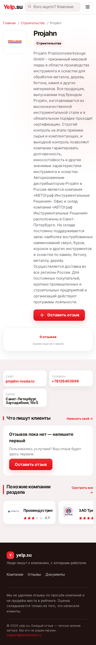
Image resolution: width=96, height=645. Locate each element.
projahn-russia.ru (20, 381)
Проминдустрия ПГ (37, 510)
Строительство (33, 23)
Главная (9, 23)
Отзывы (34, 574)
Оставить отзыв (63, 314)
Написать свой (80, 418)
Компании (15, 574)
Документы (55, 574)
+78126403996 (65, 381)
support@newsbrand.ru (24, 635)
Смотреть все (82, 490)
